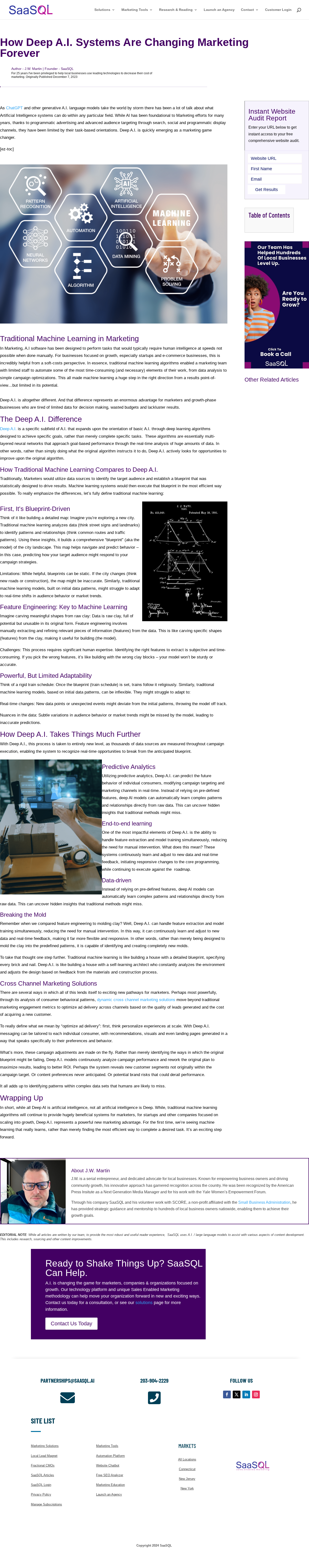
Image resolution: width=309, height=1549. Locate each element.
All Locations (187, 1459)
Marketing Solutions (45, 1446)
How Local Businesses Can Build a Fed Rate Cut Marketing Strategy (275, 442)
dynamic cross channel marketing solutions (136, 999)
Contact (247, 10)
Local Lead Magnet (44, 1456)
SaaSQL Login (41, 1485)
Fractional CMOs (43, 1465)
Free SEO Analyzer (109, 1475)
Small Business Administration (264, 1202)
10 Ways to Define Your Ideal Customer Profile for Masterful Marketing (274, 721)
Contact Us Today (71, 1323)
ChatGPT (14, 108)
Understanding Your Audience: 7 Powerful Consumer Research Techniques (269, 536)
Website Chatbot (107, 1465)
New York (187, 1488)
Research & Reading (176, 10)
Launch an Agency (219, 10)
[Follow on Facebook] (227, 1394)
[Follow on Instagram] (256, 1394)
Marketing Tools (134, 10)
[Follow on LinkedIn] (246, 1394)
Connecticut (187, 1469)
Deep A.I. (8, 429)
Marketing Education (110, 1485)
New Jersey (187, 1479)
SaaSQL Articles (42, 1475)
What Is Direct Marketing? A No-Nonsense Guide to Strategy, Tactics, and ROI (276, 629)
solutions (144, 1302)
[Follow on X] (236, 1394)
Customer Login (278, 10)
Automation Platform (110, 1456)
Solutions (102, 10)
